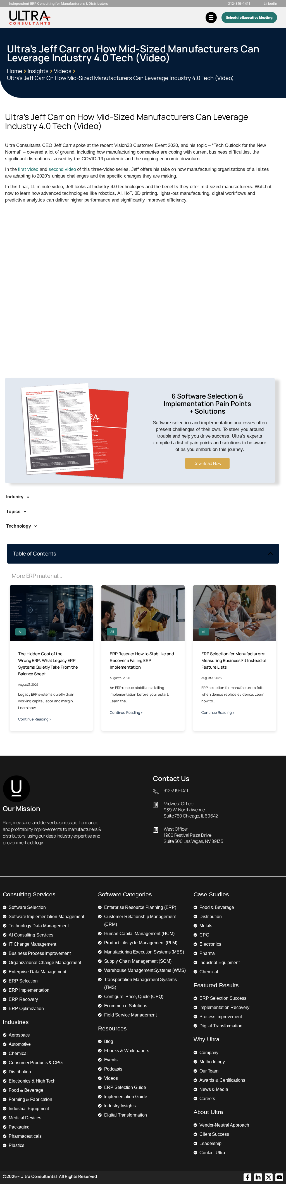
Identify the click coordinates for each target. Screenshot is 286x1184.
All (20, 631)
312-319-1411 (239, 3)
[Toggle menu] (211, 17)
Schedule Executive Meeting (249, 17)
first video (28, 169)
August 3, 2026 (28, 684)
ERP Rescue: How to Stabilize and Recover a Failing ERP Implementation (142, 660)
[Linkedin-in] (258, 1177)
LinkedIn (270, 3)
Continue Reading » (34, 719)
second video (62, 169)
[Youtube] (279, 1177)
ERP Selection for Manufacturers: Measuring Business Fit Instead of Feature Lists (233, 660)
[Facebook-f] (247, 1177)
